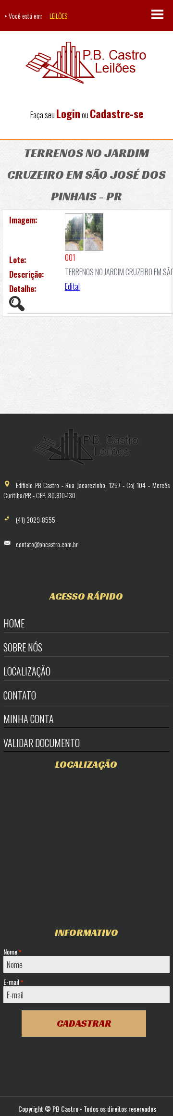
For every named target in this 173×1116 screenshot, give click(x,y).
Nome (12, 951)
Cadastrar (84, 1023)
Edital (72, 286)
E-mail (13, 982)
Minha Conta (28, 718)
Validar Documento (41, 743)
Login (68, 113)
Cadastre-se (116, 113)
